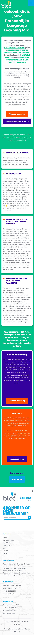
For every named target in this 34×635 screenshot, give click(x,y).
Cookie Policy (18, 629)
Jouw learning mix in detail (17, 121)
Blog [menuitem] (4, 548)
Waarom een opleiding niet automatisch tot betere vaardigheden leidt (16, 574)
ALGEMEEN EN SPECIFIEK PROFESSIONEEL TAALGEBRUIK (16, 51)
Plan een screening (17, 114)
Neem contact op (17, 459)
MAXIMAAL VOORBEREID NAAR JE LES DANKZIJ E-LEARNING (17, 60)
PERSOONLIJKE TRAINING (14, 48)
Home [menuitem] (5, 538)
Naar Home (17, 479)
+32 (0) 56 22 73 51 (9, 591)
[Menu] (31, 3)
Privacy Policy (8, 629)
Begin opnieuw (17, 473)
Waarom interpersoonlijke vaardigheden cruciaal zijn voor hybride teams (16, 565)
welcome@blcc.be (9, 594)
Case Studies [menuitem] (7, 546)
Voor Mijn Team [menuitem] (8, 540)
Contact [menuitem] (5, 553)
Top (32, 491)
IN (15, 632)
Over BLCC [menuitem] (6, 551)
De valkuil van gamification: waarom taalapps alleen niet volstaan (15, 569)
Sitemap (27, 629)
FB (19, 632)
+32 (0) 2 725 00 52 (9, 610)
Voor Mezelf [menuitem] (7, 543)
